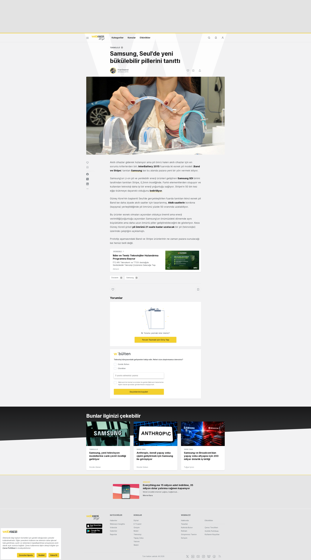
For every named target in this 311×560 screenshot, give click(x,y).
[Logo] (98, 37)
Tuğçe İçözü (189, 467)
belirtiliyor (156, 190)
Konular (132, 37)
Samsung (136, 170)
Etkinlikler (145, 37)
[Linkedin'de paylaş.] (87, 184)
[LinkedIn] (192, 556)
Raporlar (113, 534)
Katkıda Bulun (187, 527)
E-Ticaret (137, 524)
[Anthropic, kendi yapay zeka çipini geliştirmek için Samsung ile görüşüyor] (155, 434)
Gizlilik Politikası (212, 531)
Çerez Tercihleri (211, 527)
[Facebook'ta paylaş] (87, 174)
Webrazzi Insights (117, 524)
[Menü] (87, 38)
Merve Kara (148, 495)
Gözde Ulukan (95, 467)
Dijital (136, 520)
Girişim (137, 527)
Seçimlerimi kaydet (139, 392)
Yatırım (137, 541)
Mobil (136, 531)
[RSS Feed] (219, 556)
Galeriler (113, 531)
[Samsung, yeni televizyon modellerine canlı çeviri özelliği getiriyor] (108, 434)
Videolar (113, 527)
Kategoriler (118, 37)
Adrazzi (116, 269)
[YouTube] (197, 556)
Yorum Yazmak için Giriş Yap (155, 340)
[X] (187, 556)
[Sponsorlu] (182, 260)
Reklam (184, 531)
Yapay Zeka (141, 449)
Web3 (136, 545)
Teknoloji (115, 48)
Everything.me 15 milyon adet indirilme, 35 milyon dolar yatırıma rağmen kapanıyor (168, 487)
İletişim (184, 538)
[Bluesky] (208, 556)
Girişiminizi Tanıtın (189, 534)
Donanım (114, 278)
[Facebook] (213, 556)
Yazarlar (184, 524)
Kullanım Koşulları (212, 534)
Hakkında (185, 520)
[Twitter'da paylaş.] (87, 179)
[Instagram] (203, 556)
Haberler (113, 520)
